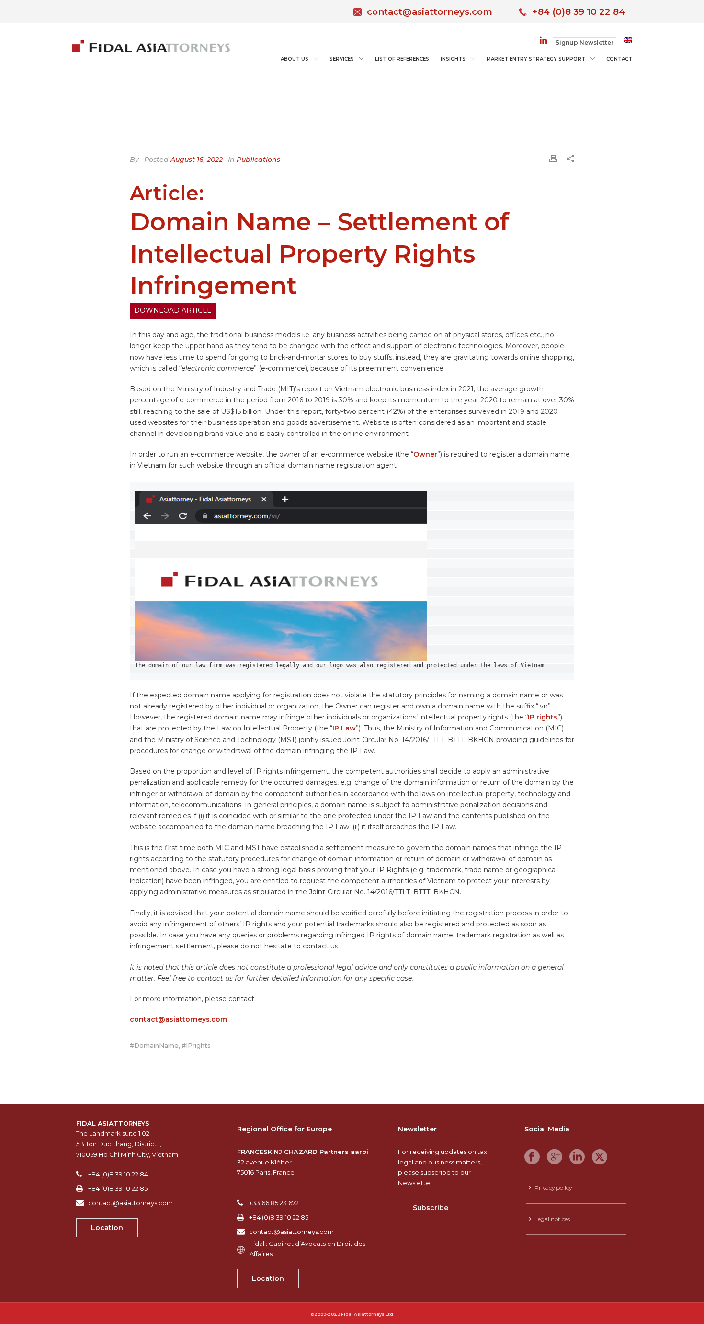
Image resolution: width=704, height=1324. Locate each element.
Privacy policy (553, 1187)
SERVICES (341, 59)
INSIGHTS (453, 59)
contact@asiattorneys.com (429, 11)
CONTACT (619, 59)
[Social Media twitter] (599, 1157)
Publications (258, 159)
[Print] (553, 157)
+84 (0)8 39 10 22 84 (578, 11)
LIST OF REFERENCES (402, 59)
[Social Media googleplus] (554, 1157)
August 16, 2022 (196, 159)
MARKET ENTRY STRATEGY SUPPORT (536, 59)
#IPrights (196, 1045)
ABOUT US (294, 59)
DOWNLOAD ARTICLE (173, 310)
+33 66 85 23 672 (274, 1203)
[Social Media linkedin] (577, 1157)
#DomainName (154, 1045)
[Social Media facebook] (532, 1157)
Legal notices (552, 1218)
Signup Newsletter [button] (584, 42)
